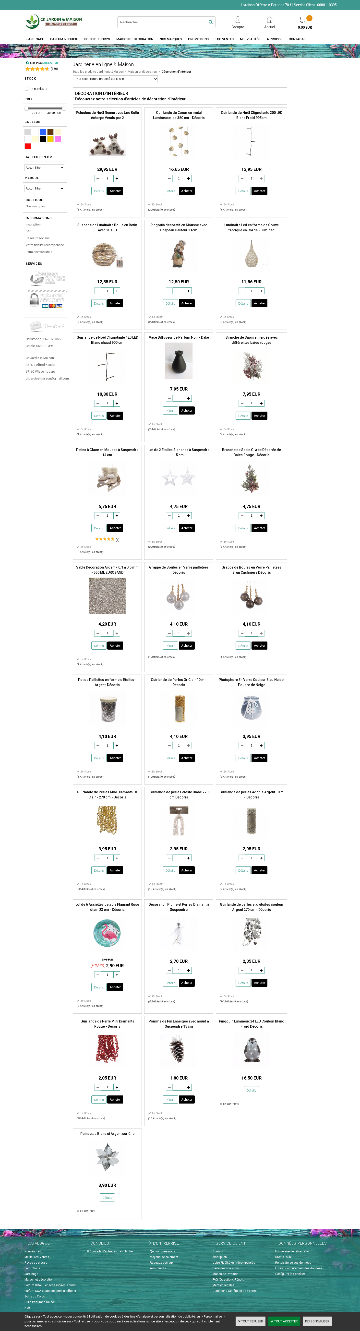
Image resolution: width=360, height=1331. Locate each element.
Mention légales (223, 1285)
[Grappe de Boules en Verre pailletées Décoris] (179, 616)
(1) (118, 540)
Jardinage (35, 39)
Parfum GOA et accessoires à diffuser (50, 1291)
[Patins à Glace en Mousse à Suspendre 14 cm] (107, 498)
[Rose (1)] (58, 139)
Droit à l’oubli (283, 1257)
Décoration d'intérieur (176, 71)
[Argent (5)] (27, 132)
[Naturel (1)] (35, 139)
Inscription (33, 224)
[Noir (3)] (43, 139)
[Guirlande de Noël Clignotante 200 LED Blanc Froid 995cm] (251, 161)
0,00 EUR (305, 27)
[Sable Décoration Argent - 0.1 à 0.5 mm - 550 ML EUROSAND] (107, 616)
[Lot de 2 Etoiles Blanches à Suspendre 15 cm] (179, 498)
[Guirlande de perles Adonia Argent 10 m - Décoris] (251, 840)
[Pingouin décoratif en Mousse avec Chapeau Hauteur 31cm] (179, 273)
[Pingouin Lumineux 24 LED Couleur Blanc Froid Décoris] (251, 1069)
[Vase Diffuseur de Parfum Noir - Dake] (179, 380)
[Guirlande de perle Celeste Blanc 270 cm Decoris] (179, 840)
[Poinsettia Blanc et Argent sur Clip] (107, 1177)
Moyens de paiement (164, 1257)
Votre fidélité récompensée (45, 245)
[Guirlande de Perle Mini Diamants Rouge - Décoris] (107, 1069)
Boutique (34, 200)
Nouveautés (250, 39)
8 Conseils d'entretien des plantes (110, 1251)
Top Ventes (224, 39)
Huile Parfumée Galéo (39, 1302)
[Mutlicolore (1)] (27, 139)
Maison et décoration (134, 39)
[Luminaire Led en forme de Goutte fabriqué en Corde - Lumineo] (251, 273)
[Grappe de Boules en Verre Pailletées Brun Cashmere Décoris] (251, 616)
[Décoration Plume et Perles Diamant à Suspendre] (179, 953)
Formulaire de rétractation (293, 1251)
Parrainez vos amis (39, 252)
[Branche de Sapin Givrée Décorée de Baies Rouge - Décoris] (251, 498)
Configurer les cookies (290, 1274)
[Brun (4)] (50, 132)
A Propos (274, 39)
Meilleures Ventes (36, 1257)
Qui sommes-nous (162, 1251)
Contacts (297, 39)
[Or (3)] (50, 139)
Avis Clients (158, 1268)
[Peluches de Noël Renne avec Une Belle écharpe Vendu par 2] (107, 161)
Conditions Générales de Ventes (235, 1291)
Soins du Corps (97, 39)
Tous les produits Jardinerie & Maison (98, 71)
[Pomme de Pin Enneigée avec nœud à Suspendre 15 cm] (179, 1069)
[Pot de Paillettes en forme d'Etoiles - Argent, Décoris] (107, 728)
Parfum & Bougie (64, 39)
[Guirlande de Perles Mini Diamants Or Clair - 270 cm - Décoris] (107, 840)
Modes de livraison (225, 1274)
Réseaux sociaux (37, 238)
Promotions (198, 39)
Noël (27, 1307)
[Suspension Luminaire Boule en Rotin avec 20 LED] (107, 273)
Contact (218, 1251)
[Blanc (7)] (35, 132)
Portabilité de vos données (293, 1262)
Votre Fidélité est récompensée (234, 1262)
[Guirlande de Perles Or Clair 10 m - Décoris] (179, 728)
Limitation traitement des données (298, 1268)
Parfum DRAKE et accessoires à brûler (50, 1285)
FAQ (29, 231)
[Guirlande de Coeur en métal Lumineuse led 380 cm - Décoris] (179, 161)
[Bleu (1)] (43, 132)
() (54, 69)
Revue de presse (35, 1262)
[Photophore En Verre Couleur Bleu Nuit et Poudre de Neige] (251, 728)
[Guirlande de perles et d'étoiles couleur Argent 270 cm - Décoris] (251, 953)
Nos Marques (171, 39)
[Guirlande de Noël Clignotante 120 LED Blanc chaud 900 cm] (107, 386)
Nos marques (35, 206)
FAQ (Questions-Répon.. (229, 1279)
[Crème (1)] (58, 132)
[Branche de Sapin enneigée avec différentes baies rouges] (251, 386)
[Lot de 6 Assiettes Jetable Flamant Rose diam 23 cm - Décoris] (107, 953)
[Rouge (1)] (27, 146)
